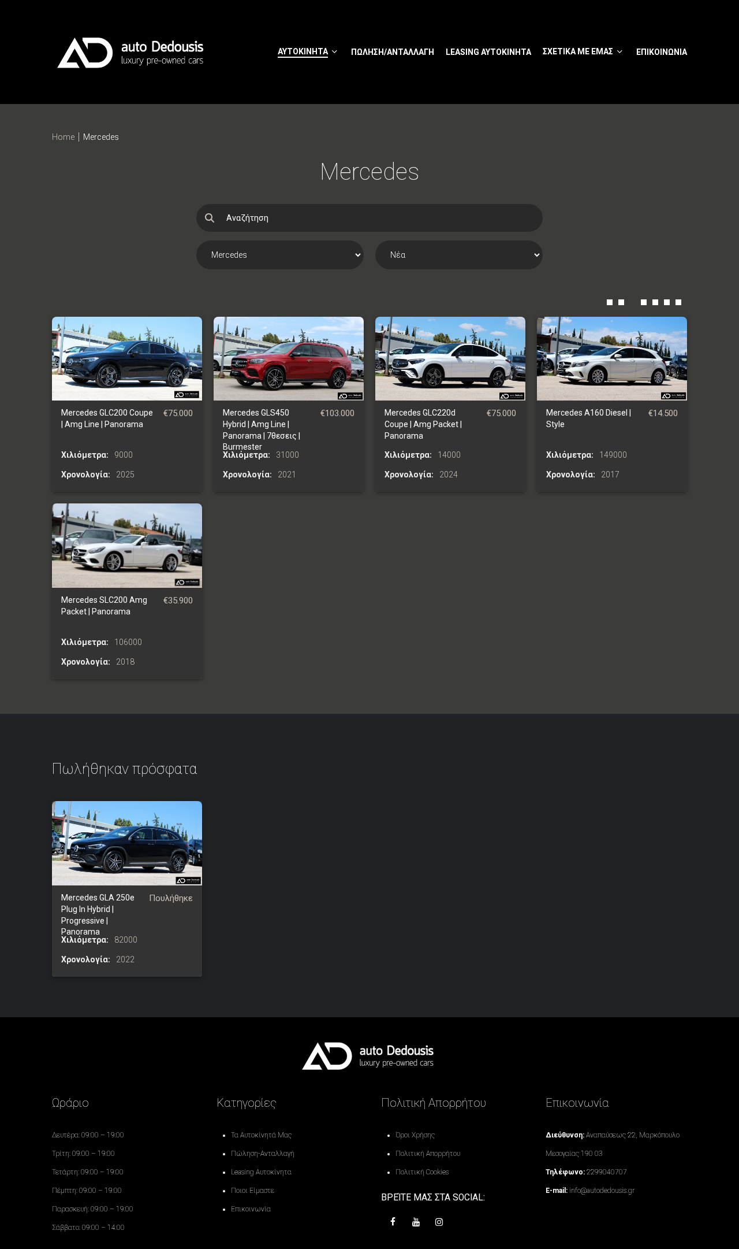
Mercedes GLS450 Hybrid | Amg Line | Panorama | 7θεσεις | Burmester (261, 429)
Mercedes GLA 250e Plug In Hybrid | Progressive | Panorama (98, 914)
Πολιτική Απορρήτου (427, 1154)
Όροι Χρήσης (415, 1135)
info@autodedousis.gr (602, 1191)
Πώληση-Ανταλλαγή (262, 1154)
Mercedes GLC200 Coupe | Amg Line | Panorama (107, 418)
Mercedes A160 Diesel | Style (588, 418)
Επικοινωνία (251, 1209)
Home (63, 137)
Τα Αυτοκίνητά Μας (261, 1135)
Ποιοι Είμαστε (252, 1191)
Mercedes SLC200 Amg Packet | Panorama (104, 605)
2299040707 (607, 1172)
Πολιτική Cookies (422, 1172)
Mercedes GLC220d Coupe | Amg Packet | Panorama (423, 424)
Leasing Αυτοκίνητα (261, 1172)
